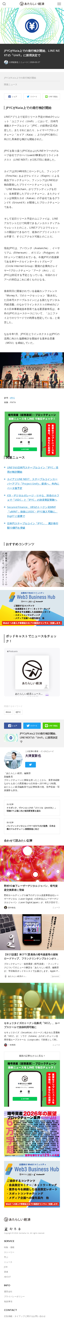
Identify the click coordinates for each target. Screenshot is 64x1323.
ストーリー (9, 1252)
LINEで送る (53, 96)
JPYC (12, 397)
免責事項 (8, 1301)
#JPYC (18, 712)
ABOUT (7, 1276)
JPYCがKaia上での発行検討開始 (20, 77)
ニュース (24, 62)
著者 (6, 1271)
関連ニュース (10, 84)
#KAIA (8, 712)
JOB (5, 1266)
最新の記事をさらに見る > (32, 1055)
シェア (14, 96)
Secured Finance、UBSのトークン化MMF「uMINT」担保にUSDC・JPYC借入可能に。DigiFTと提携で (32, 511)
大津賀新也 (33, 755)
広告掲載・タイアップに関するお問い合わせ (25, 1316)
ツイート (33, 96)
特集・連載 (9, 1247)
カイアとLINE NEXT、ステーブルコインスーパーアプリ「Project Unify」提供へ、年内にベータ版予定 (33, 483)
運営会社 (8, 1291)
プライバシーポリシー (14, 1296)
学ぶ (6, 1257)
